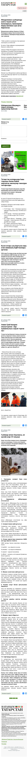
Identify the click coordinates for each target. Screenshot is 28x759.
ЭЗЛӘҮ (24, 11)
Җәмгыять (4, 431)
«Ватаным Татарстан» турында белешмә (12, 739)
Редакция (4, 741)
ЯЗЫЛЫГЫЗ (19, 96)
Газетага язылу (22, 8)
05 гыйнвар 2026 (5, 15)
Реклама (4, 743)
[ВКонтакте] (23, 119)
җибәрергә (5, 146)
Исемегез (3, 138)
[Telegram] (26, 119)
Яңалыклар (4, 16)
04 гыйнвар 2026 (5, 174)
